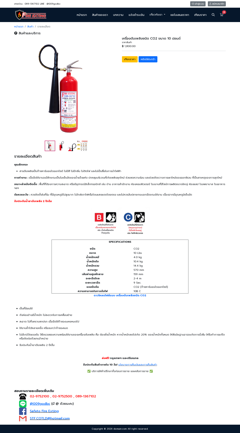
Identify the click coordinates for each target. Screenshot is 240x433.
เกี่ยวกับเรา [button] (156, 15)
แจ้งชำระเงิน (136, 15)
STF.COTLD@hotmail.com (50, 418)
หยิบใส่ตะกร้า (148, 59)
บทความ (118, 15)
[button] (115, 88)
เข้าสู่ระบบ (199, 4)
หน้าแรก (82, 15)
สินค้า (30, 27)
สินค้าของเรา (100, 15)
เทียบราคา (200, 15)
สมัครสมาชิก (217, 4)
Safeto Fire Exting (44, 410)
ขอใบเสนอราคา (179, 15)
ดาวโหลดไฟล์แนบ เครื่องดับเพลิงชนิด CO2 (120, 295)
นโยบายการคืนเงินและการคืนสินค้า (137, 365)
